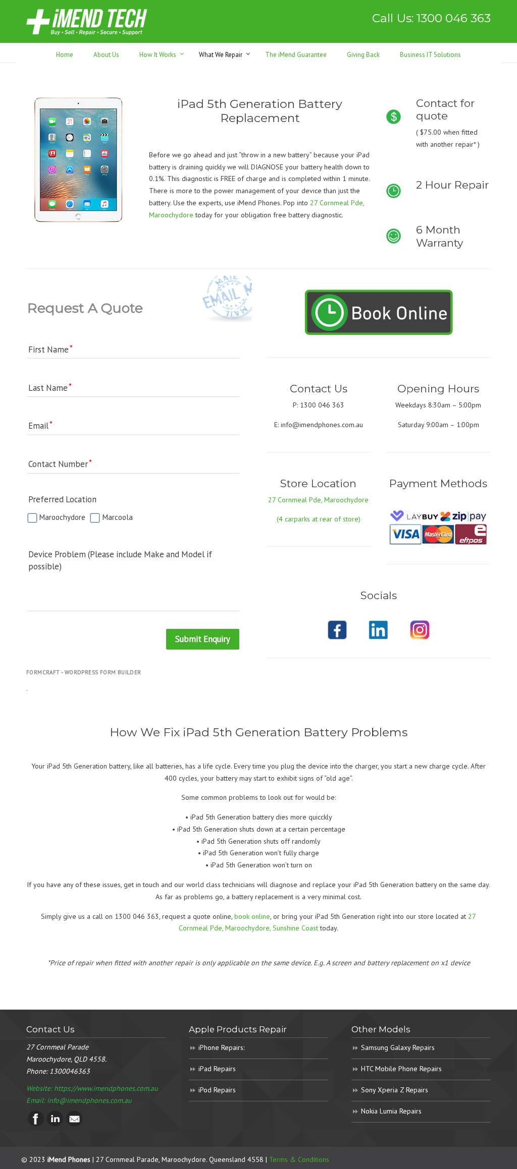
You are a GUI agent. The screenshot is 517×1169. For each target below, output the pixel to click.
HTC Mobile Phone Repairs (401, 1068)
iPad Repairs (217, 1068)
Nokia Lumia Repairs (391, 1111)
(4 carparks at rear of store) (318, 518)
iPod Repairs (217, 1089)
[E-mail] (74, 1124)
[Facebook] (36, 1124)
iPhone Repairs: (221, 1047)
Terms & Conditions (299, 1159)
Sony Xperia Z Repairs (394, 1089)
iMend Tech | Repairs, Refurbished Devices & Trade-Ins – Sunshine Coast (86, 21)
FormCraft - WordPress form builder (83, 672)
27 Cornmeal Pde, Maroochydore (318, 499)
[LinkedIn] (55, 1124)
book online (252, 916)
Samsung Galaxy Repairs (398, 1047)
